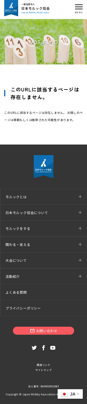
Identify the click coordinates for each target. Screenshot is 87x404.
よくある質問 (16, 292)
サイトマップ (43, 370)
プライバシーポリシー (23, 308)
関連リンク (43, 365)
